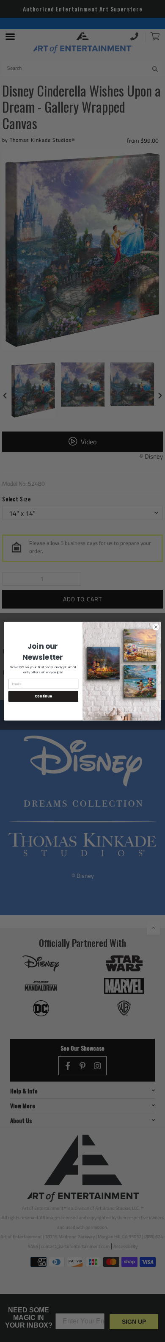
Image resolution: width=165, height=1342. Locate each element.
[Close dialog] (156, 627)
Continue (43, 696)
